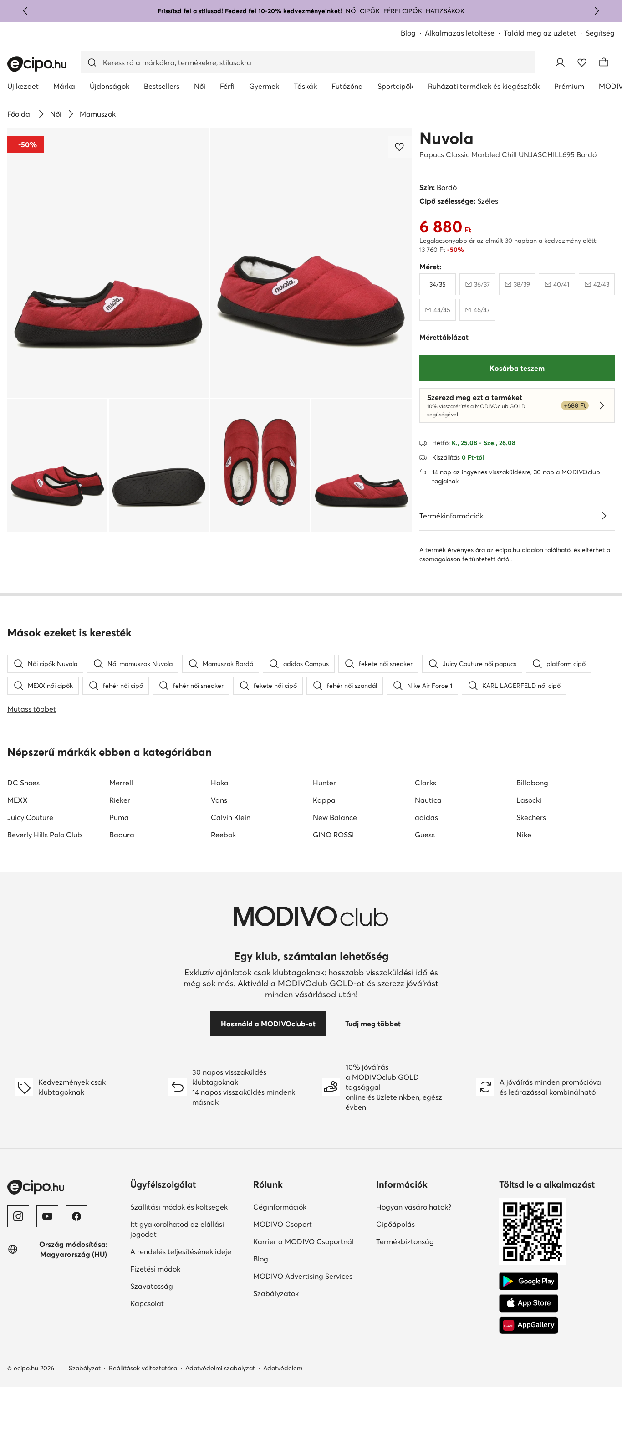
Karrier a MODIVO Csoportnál (303, 1241)
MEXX (17, 800)
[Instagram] (18, 1216)
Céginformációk (279, 1206)
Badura (121, 834)
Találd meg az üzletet (540, 32)
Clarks (425, 782)
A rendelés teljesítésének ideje (180, 1251)
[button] (108, 263)
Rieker (119, 800)
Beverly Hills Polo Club (44, 834)
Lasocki (528, 800)
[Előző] (25, 11)
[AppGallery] (528, 1325)
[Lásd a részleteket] (604, 516)
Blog (408, 32)
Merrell (121, 782)
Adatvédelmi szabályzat (220, 1368)
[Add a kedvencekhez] (400, 147)
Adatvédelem (282, 1368)
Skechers (531, 817)
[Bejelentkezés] (560, 62)
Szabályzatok (276, 1293)
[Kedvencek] (582, 62)
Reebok (223, 834)
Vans (219, 800)
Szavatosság (151, 1286)
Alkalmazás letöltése (460, 32)
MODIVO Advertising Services (302, 1276)
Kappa (324, 800)
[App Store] (528, 1303)
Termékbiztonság (405, 1241)
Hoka (220, 782)
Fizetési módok (155, 1268)
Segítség (600, 32)
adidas (426, 817)
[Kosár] (604, 62)
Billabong (532, 782)
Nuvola (446, 138)
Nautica (428, 800)
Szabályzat (85, 1368)
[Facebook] (76, 1216)
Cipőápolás (395, 1224)
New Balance (335, 817)
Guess (425, 834)
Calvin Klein (230, 817)
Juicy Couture (30, 817)
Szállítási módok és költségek (179, 1206)
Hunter (324, 782)
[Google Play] (528, 1281)
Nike (523, 834)
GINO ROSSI (333, 834)
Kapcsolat (147, 1303)
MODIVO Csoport (282, 1224)
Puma (119, 817)
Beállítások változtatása (143, 1368)
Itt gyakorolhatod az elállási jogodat (177, 1229)
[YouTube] (47, 1216)
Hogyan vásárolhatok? (413, 1206)
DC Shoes (23, 782)
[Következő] (596, 11)
